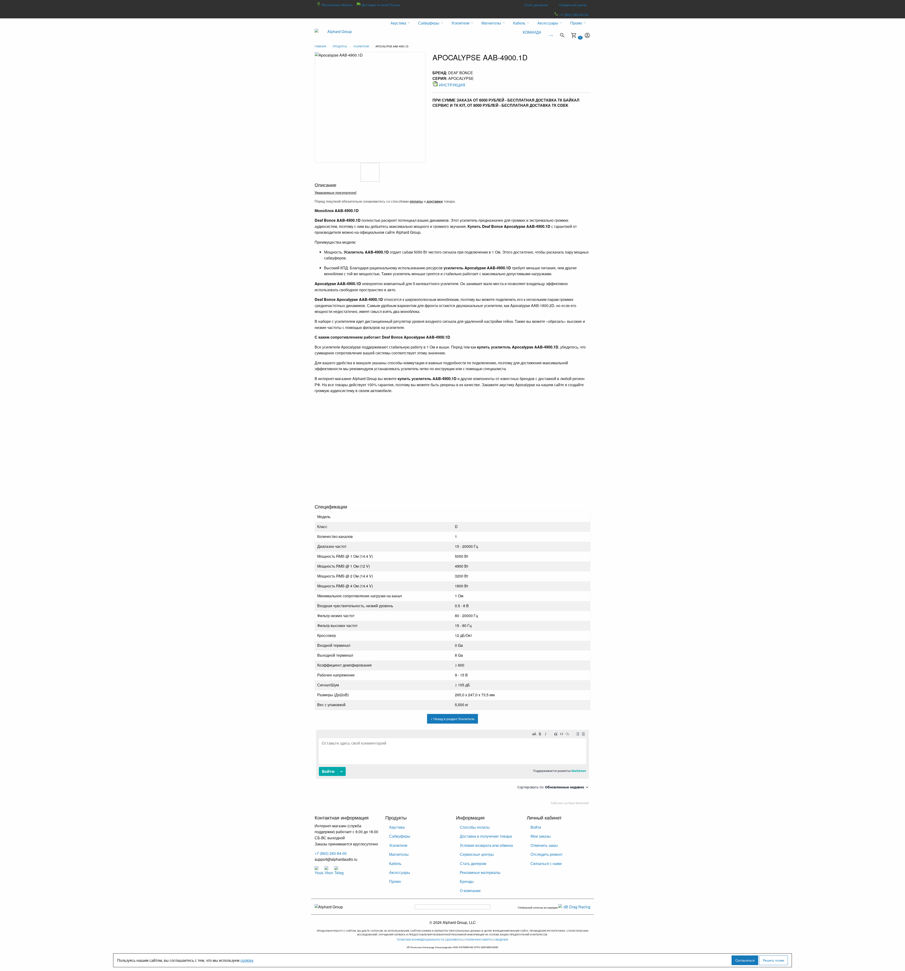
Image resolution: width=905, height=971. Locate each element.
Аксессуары (399, 872)
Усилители (361, 46)
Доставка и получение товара (486, 836)
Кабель (395, 863)
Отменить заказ (544, 845)
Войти (536, 827)
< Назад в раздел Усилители (452, 718)
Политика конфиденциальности (420, 939)
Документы (454, 939)
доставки (435, 201)
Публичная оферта (478, 939)
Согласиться (745, 960)
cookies (246, 960)
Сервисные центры (477, 854)
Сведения (501, 939)
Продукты (340, 46)
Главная (320, 46)
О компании (470, 890)
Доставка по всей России (380, 4)
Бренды (467, 881)
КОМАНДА (532, 32)
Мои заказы (541, 836)
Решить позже (773, 960)
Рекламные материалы (480, 872)
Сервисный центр (573, 4)
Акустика (397, 827)
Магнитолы (399, 854)
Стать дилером (536, 4)
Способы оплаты (475, 827)
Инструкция (452, 85)
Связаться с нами (546, 863)
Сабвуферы (399, 836)
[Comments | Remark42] (452, 768)
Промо (395, 881)
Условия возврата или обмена (486, 845)
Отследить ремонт (547, 854)
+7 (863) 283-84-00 (573, 14)
